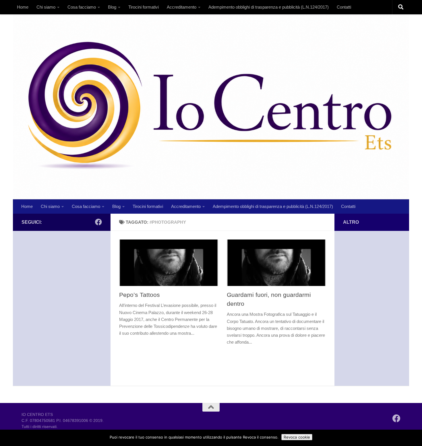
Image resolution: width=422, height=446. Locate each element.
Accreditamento (181, 7)
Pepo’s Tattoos (139, 294)
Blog (112, 7)
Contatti (344, 7)
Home (22, 7)
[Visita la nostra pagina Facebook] (98, 222)
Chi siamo (45, 7)
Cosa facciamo (81, 7)
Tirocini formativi (143, 7)
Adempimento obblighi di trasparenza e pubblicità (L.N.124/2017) (268, 7)
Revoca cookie (297, 437)
